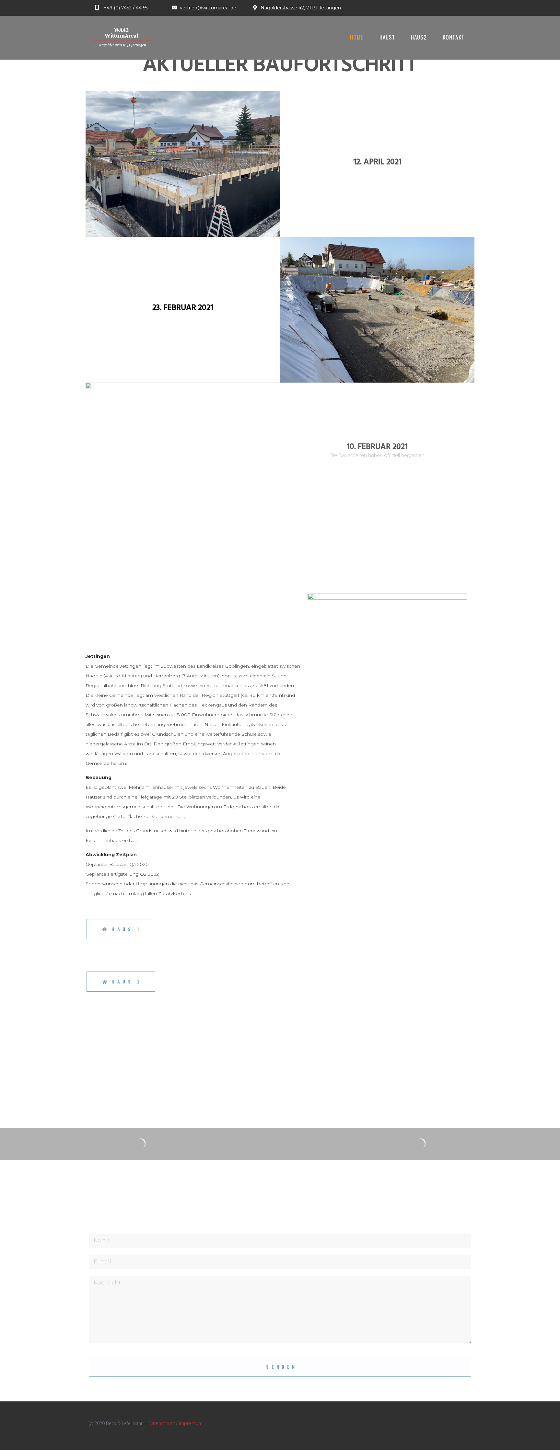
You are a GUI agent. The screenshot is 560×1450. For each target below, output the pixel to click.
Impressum (191, 1423)
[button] (120, 929)
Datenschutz (161, 1423)
